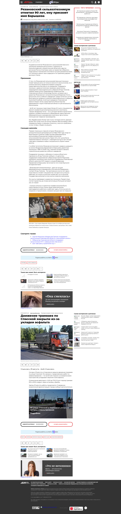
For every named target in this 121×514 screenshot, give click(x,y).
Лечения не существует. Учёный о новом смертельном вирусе (89, 344)
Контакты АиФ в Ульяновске (38, 483)
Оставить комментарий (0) (60, 250)
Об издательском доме (37, 482)
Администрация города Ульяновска (30, 360)
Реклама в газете (57, 482)
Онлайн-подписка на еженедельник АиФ (87, 482)
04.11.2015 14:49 (24, 6)
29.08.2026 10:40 (25, 313)
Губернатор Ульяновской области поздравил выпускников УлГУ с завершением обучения (47, 241)
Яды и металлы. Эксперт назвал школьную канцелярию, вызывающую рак (89, 71)
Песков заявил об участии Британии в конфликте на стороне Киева (90, 85)
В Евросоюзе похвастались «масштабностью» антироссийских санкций (90, 102)
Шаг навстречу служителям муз (43, 243)
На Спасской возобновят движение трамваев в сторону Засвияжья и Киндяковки (61, 450)
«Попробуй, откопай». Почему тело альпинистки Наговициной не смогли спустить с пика (90, 339)
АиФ (31, 56)
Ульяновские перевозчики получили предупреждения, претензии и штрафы (87, 39)
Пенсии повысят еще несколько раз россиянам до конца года (90, 96)
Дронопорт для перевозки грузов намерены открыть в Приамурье (89, 107)
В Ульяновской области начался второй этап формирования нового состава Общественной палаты (33, 287)
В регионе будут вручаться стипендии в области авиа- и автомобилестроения (61, 276)
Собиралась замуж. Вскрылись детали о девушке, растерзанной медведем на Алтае (89, 323)
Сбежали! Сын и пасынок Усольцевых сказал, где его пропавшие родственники (90, 76)
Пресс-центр (48, 482)
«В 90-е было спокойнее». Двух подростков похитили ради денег (89, 54)
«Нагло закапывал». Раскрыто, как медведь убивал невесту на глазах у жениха (90, 60)
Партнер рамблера (64, 507)
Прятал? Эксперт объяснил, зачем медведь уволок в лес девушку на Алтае (90, 65)
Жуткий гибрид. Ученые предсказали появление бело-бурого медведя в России (90, 317)
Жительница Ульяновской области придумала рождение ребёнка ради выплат (87, 26)
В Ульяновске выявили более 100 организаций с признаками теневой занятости (87, 12)
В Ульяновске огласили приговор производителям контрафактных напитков (87, 19)
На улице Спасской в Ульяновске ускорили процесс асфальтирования (87, 32)
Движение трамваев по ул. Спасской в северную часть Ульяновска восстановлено (61, 455)
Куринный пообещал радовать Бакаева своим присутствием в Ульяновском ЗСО (36, 281)
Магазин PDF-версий (69, 482)
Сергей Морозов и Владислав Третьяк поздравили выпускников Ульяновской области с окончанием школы (50, 237)
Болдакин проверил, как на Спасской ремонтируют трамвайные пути (35, 455)
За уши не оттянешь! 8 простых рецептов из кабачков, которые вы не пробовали (90, 49)
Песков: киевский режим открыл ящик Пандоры (89, 90)
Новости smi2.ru (26, 308)
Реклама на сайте (52, 483)
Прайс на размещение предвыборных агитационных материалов (76, 483)
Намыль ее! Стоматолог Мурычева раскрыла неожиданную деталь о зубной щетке (90, 333)
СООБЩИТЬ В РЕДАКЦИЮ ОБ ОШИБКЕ (40, 485)
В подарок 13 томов (33, 274)
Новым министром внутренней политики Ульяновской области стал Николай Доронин (62, 281)
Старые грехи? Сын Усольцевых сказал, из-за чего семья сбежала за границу (90, 328)
